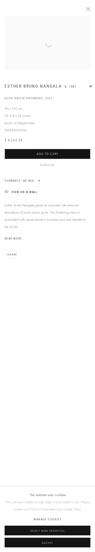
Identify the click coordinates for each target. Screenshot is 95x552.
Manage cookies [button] (47, 519)
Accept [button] (47, 543)
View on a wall (25, 191)
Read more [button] (13, 238)
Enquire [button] (47, 165)
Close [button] (86, 10)
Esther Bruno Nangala (33, 86)
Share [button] (12, 254)
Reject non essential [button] (47, 531)
